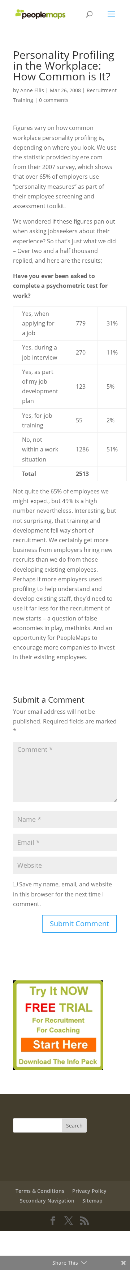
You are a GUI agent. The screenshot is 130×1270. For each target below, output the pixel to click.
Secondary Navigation (47, 1200)
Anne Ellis (32, 90)
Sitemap (92, 1200)
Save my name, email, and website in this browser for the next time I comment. (62, 894)
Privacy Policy (89, 1190)
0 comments (54, 100)
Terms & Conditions (40, 1190)
